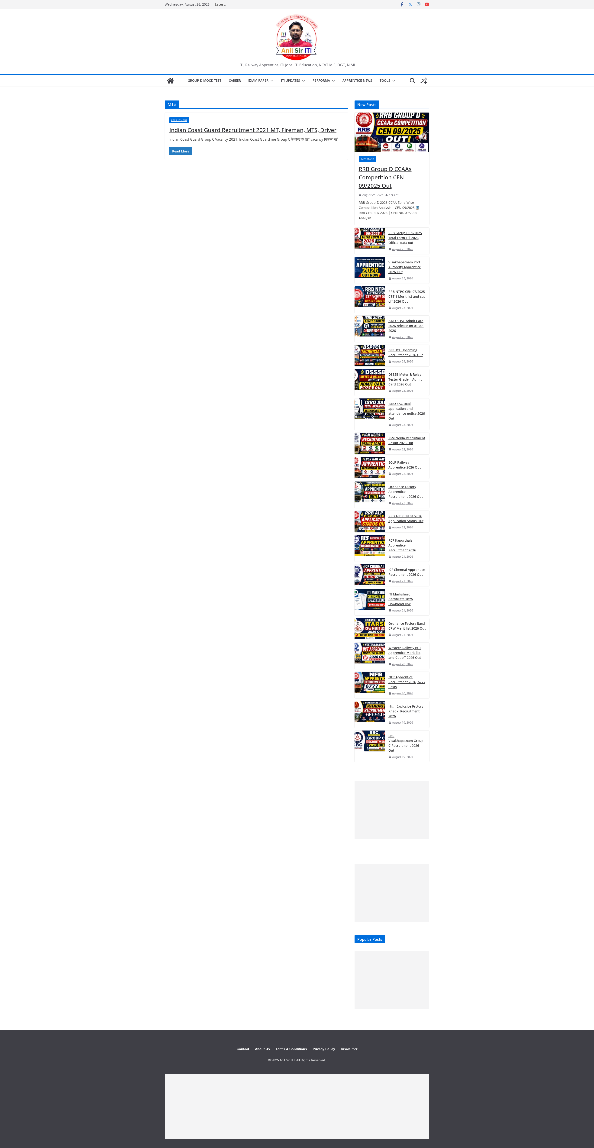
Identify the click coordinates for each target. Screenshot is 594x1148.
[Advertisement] (392, 810)
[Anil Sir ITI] (170, 80)
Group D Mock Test (204, 80)
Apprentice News (357, 80)
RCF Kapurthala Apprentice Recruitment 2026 (402, 545)
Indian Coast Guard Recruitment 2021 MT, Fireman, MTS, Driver (252, 130)
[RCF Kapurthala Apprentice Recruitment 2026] (370, 548)
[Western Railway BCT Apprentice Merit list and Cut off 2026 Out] (370, 656)
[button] (271, 80)
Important (367, 159)
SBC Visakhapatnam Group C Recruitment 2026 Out (405, 743)
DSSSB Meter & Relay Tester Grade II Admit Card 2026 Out (405, 379)
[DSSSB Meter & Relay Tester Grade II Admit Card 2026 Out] (370, 382)
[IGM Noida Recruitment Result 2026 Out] (370, 443)
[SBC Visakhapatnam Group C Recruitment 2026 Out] (370, 746)
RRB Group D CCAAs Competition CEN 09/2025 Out (385, 177)
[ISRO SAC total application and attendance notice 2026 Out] (370, 414)
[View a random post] (423, 80)
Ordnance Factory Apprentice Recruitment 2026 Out (405, 492)
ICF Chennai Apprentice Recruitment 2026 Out (406, 572)
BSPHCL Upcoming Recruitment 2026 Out (405, 352)
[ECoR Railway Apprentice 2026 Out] (370, 468)
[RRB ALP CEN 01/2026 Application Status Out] (370, 521)
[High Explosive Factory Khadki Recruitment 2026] (370, 714)
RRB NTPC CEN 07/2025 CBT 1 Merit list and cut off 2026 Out (406, 296)
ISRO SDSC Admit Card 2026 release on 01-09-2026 (406, 326)
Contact (243, 1049)
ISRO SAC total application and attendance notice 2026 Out (406, 410)
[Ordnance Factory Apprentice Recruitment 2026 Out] (370, 495)
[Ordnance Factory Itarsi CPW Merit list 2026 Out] (370, 629)
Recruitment (179, 120)
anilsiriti (394, 195)
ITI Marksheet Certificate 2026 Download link (400, 599)
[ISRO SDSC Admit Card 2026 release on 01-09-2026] (370, 329)
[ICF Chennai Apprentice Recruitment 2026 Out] (370, 575)
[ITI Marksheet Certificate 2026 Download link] (370, 602)
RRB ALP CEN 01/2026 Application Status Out (405, 518)
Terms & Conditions (291, 1049)
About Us (262, 1049)
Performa (321, 80)
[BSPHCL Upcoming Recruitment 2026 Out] (370, 355)
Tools (385, 80)
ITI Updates (290, 80)
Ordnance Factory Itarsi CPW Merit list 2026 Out (407, 626)
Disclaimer (349, 1049)
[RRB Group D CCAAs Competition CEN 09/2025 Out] (392, 132)
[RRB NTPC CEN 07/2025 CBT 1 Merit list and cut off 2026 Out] (370, 299)
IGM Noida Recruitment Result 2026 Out (406, 440)
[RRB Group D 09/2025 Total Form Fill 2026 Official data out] (370, 241)
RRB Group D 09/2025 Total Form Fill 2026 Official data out (405, 238)
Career (235, 80)
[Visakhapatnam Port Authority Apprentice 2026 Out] (370, 270)
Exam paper (258, 80)
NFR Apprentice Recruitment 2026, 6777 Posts (406, 682)
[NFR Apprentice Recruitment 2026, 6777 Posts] (370, 685)
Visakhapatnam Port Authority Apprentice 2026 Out (404, 267)
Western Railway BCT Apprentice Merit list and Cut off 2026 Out (404, 653)
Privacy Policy (324, 1049)
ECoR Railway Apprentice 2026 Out (404, 464)
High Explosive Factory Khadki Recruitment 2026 (405, 711)
